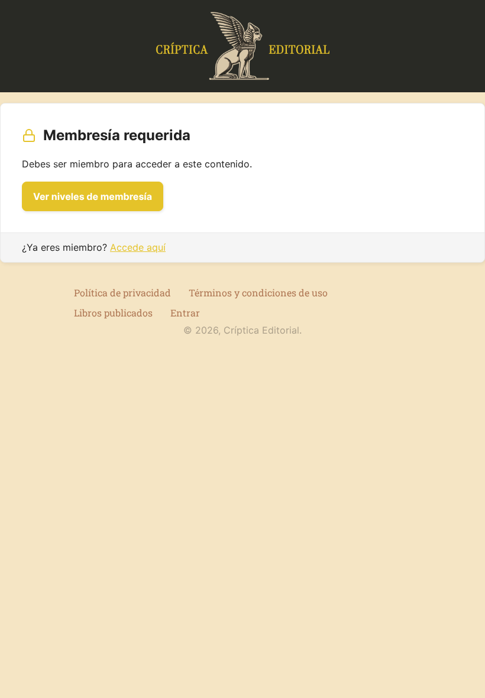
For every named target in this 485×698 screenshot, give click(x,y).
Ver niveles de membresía (92, 196)
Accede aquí (138, 247)
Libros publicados (113, 312)
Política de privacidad (122, 292)
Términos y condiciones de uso (258, 292)
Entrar (185, 312)
